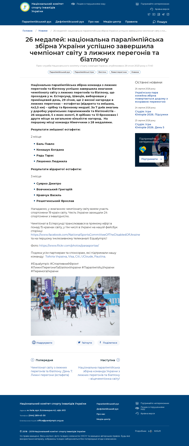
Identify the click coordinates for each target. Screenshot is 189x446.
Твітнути (87, 343)
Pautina (99, 256)
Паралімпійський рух (36, 21)
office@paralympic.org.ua (50, 420)
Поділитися (110, 343)
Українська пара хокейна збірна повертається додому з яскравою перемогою (151, 97)
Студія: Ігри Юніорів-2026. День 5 (149, 126)
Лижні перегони (119, 72)
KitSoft (156, 431)
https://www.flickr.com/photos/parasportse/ (69, 245)
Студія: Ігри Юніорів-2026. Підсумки (151, 113)
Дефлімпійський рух (69, 21)
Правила (131, 21)
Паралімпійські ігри (84, 72)
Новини (135, 72)
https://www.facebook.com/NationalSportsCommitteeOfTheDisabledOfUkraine (85, 234)
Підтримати (149, 159)
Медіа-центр (112, 21)
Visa (71, 256)
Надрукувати (44, 343)
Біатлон (102, 72)
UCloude (87, 256)
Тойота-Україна (56, 256)
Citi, (78, 256)
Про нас (93, 21)
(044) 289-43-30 (37, 415)
